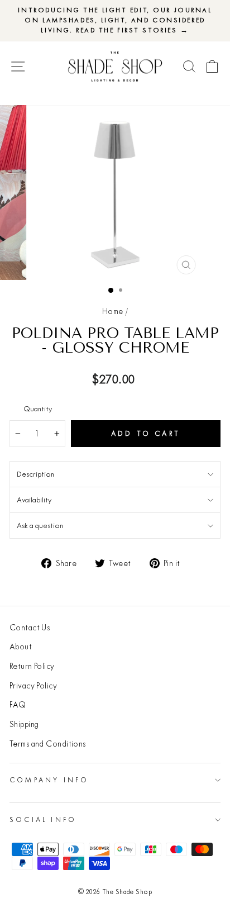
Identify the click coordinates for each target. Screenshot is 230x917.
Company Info (49, 780)
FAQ (17, 705)
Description (35, 473)
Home (112, 311)
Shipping (24, 724)
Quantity (37, 408)
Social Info (42, 819)
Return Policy (32, 666)
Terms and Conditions (47, 744)
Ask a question (40, 525)
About (20, 647)
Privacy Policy (33, 686)
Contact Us (29, 628)
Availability (34, 499)
